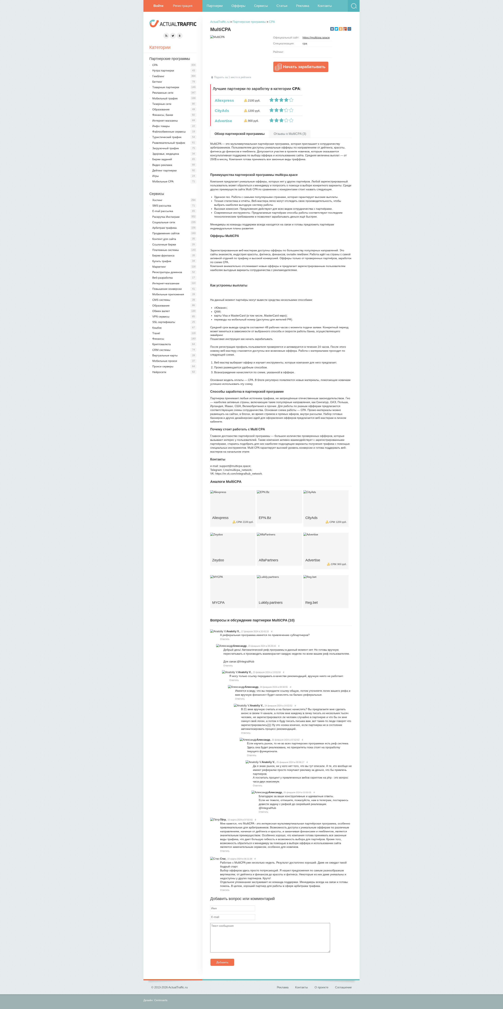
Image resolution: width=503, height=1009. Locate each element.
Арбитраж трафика (164, 227)
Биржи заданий (162, 159)
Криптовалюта (161, 344)
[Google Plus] (345, 29)
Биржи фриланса (163, 255)
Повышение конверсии (167, 288)
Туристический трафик (166, 137)
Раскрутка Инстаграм (166, 216)
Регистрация (182, 6)
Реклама (302, 6)
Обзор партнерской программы (240, 133)
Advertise (222, 121)
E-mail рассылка (162, 211)
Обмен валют (161, 311)
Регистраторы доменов (167, 272)
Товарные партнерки (165, 87)
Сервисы (261, 6)
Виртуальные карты (165, 355)
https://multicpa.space (316, 37)
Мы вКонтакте (180, 36)
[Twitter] (336, 29)
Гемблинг (158, 76)
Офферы (238, 6)
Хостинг (157, 200)
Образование (161, 109)
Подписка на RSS (166, 36)
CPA (272, 21)
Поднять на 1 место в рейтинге (232, 77)
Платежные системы (165, 250)
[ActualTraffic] (172, 24)
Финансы (158, 338)
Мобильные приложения (168, 294)
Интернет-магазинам (165, 283)
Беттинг (157, 81)
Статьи (281, 6)
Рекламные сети (162, 92)
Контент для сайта (164, 239)
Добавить (222, 962)
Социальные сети (163, 222)
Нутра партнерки (163, 70)
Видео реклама (162, 164)
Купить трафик (161, 261)
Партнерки (215, 6)
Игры (155, 175)
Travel (156, 333)
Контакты (325, 6)
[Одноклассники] (340, 29)
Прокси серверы (162, 366)
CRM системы (161, 349)
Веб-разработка (162, 277)
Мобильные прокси (164, 360)
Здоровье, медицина (165, 153)
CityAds (221, 111)
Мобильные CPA (162, 181)
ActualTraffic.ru (219, 21)
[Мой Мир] (349, 29)
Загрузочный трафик (165, 148)
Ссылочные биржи (164, 244)
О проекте (321, 987)
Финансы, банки (162, 114)
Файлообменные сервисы (169, 131)
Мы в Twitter (173, 36)
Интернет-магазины (165, 120)
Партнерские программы (249, 21)
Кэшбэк (157, 327)
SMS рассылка (161, 205)
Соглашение (343, 987)
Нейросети (159, 372)
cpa (305, 43)
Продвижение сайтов (165, 233)
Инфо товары (161, 126)
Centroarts (160, 1000)
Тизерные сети (161, 103)
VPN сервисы (160, 316)
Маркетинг (159, 266)
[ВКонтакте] (332, 29)
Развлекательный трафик (168, 142)
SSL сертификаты (163, 322)
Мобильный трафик (165, 98)
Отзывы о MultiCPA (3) (290, 133)
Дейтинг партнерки (164, 170)
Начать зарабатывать (304, 67)
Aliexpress (223, 100)
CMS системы (161, 299)
